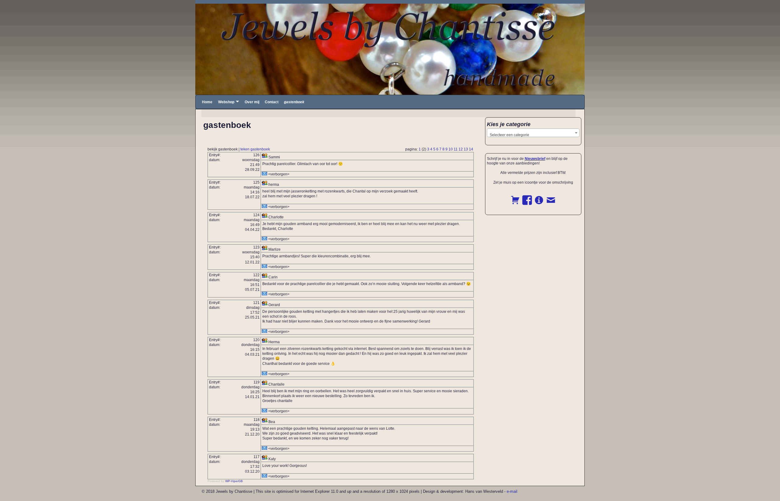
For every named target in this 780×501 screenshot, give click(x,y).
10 (450, 149)
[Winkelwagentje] (515, 197)
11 (456, 149)
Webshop (226, 102)
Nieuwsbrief (535, 159)
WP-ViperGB (234, 481)
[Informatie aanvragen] (539, 197)
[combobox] (533, 133)
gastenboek (294, 102)
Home (207, 102)
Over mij (252, 102)
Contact (271, 102)
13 (466, 149)
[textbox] (533, 135)
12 (461, 149)
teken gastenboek (255, 149)
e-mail (512, 491)
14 (471, 149)
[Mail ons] (550, 197)
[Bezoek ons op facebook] (527, 197)
